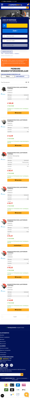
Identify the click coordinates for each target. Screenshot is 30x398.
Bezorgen (2, 339)
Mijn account (3, 343)
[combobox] (17, 36)
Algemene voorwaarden (5, 350)
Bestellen (2, 335)
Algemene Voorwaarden (21, 378)
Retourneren (3, 341)
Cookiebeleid (3, 354)
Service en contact (4, 348)
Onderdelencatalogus (7, 51)
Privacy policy (3, 352)
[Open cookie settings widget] (2, 395)
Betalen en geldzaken (5, 337)
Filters (8, 76)
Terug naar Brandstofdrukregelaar (10, 74)
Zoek (15, 31)
